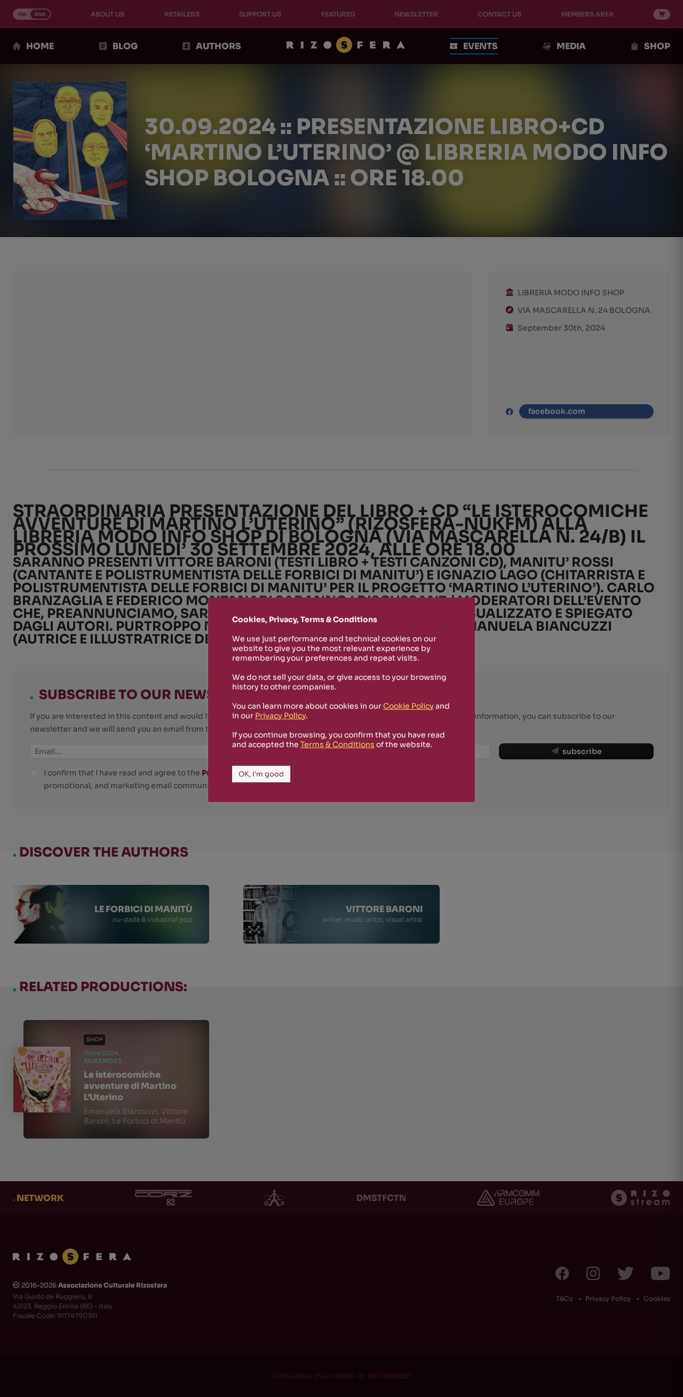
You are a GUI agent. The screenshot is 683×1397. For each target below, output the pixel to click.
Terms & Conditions (337, 744)
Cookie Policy (408, 706)
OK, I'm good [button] (261, 774)
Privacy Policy (280, 715)
